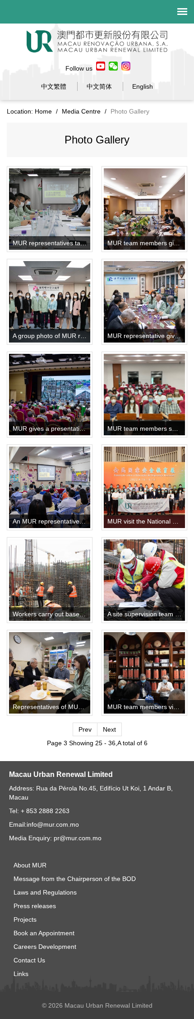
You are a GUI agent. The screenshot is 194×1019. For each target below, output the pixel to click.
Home (43, 111)
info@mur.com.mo (53, 824)
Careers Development (45, 946)
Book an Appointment (44, 933)
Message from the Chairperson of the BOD (75, 878)
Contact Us (29, 960)
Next (109, 729)
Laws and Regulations (45, 892)
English (142, 86)
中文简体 (99, 86)
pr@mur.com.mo (78, 838)
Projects (25, 919)
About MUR (30, 865)
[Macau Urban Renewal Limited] (97, 40)
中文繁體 (53, 86)
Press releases (35, 905)
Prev (85, 729)
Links (21, 973)
